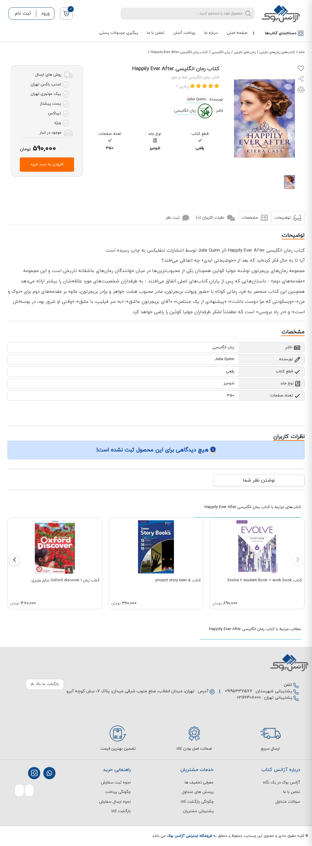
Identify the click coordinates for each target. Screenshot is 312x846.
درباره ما (211, 33)
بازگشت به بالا (47, 684)
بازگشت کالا (121, 811)
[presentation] (297, 560)
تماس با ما (155, 33)
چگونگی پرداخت (118, 792)
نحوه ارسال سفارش (115, 802)
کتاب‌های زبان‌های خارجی (277, 52)
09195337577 (238, 691)
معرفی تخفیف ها (199, 782)
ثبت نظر (173, 217)
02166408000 (249, 698)
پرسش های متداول (198, 792)
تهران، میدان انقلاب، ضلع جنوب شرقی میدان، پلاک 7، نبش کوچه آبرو (130, 691)
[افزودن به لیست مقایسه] (301, 91)
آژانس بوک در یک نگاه (281, 782)
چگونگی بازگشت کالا (197, 802)
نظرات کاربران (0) (210, 217)
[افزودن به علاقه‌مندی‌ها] (301, 70)
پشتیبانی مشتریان (198, 811)
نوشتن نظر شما (259, 480)
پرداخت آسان (184, 33)
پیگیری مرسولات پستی (118, 33)
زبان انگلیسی (221, 52)
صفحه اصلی (237, 33)
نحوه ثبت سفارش (116, 782)
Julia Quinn (196, 99)
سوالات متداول (287, 802)
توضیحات (283, 217)
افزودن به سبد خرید (46, 164)
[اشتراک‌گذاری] (301, 80)
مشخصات (250, 217)
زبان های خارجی (245, 52)
